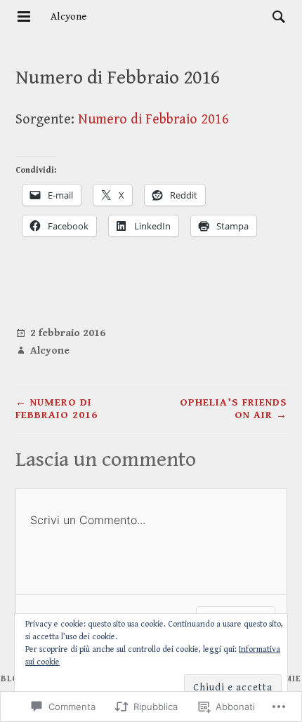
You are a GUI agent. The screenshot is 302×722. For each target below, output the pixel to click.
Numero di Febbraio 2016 (153, 120)
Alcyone (68, 16)
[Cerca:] (275, 16)
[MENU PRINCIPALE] (23, 16)
